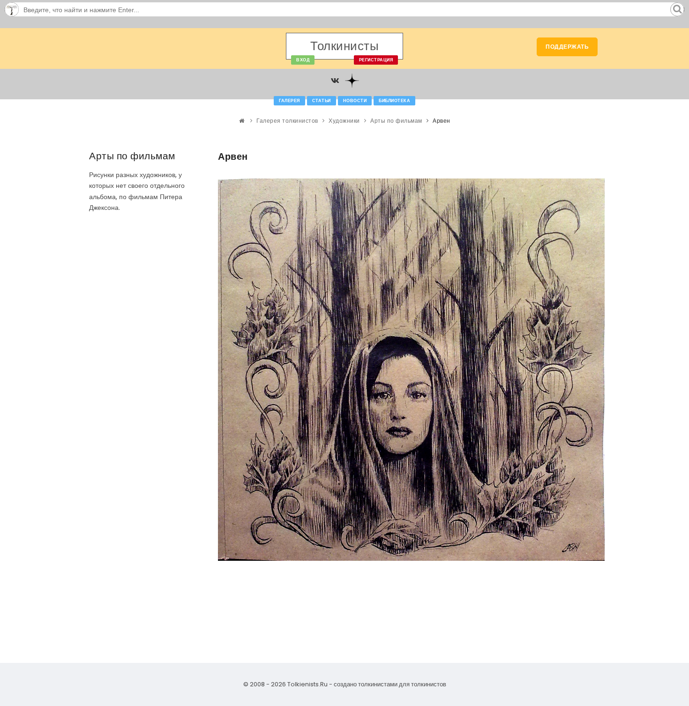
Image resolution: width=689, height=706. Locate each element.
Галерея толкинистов (287, 121)
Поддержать (567, 47)
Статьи (321, 101)
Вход (302, 60)
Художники (344, 121)
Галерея (289, 101)
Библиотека (394, 101)
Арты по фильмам (396, 121)
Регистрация (376, 60)
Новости (355, 101)
